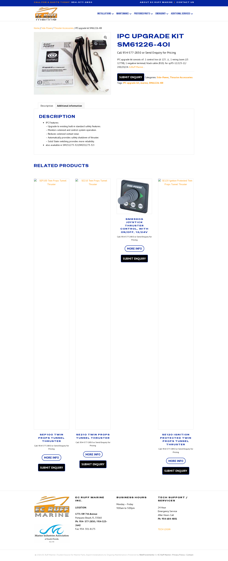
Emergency (160, 13)
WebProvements (146, 554)
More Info (51, 457)
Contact (189, 554)
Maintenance (122, 13)
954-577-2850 (81, 2)
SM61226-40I (156, 82)
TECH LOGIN (164, 529)
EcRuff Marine (136, 66)
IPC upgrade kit (131, 82)
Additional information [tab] (69, 105)
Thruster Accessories (64, 28)
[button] (105, 37)
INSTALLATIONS (104, 13)
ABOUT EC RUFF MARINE (156, 2)
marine (144, 82)
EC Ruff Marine (164, 554)
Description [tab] (47, 105)
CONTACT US (185, 2)
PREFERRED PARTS (142, 13)
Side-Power (46, 28)
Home (37, 28)
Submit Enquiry (130, 77)
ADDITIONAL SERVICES (180, 13)
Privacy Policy (178, 554)
